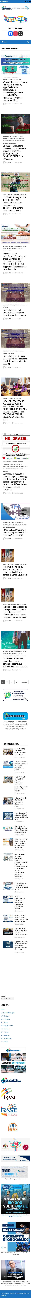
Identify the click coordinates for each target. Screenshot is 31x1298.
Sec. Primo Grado (14, 248)
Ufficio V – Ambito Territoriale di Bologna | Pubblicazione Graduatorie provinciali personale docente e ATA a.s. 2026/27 (21, 784)
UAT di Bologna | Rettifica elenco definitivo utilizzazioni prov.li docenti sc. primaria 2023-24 (15, 360)
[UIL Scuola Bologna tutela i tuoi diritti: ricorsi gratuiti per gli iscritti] (8, 884)
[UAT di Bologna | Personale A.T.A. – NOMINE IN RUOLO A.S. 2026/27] (8, 749)
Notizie (19, 77)
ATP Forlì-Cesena (6, 1038)
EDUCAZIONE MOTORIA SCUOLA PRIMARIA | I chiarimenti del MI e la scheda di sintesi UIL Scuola (15, 571)
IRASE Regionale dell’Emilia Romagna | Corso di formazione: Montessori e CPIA (21, 829)
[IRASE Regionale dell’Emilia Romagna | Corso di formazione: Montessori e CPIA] (8, 826)
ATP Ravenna (5, 1035)
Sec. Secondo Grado (18, 141)
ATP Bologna (5, 1016)
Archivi (3, 996)
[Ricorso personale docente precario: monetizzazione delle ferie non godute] (8, 916)
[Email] (30, 1)
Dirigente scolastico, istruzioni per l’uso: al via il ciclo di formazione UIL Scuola (21, 766)
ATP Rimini (4, 1042)
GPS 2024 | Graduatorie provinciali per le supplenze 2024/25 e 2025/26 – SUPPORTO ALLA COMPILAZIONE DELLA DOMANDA (14, 152)
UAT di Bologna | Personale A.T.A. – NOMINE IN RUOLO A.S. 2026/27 (20, 752)
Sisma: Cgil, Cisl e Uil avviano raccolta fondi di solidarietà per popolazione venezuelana (21, 843)
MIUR (2, 1010)
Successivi (24, 682)
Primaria (18, 79)
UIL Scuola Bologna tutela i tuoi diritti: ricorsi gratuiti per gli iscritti (21, 886)
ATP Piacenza (5, 1019)
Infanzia (13, 77)
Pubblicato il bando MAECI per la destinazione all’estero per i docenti (20, 802)
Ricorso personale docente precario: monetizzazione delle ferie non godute (21, 918)
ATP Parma (4, 1022)
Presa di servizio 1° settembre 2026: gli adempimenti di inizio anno (21, 816)
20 (16, 682)
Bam (4, 1295)
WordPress (26, 1293)
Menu (5, 42)
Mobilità (11, 305)
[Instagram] (28, 1)
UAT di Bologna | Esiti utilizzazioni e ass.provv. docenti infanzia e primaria (14, 313)
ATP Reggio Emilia (7, 1026)
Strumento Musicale (9, 143)
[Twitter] (25, 1)
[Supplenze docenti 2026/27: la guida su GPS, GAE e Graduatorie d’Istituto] (8, 929)
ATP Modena (5, 1029)
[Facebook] (23, 1)
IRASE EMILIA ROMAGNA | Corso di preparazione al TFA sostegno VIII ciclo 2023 (15, 532)
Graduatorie (7, 136)
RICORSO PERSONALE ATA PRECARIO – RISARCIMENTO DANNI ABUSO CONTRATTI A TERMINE (20, 902)
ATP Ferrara (5, 1032)
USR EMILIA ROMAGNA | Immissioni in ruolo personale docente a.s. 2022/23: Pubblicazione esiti (15, 662)
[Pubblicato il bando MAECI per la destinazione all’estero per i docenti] (8, 798)
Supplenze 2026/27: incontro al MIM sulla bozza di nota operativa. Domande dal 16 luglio (21, 946)
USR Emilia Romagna (8, 1013)
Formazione (6, 77)
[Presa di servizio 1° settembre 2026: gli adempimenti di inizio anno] (8, 813)
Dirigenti (9, 462)
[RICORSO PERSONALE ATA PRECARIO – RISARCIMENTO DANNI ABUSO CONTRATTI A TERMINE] (8, 897)
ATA (4, 462)
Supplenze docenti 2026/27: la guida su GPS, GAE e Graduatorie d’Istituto (21, 931)
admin (9, 104)
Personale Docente (9, 79)
